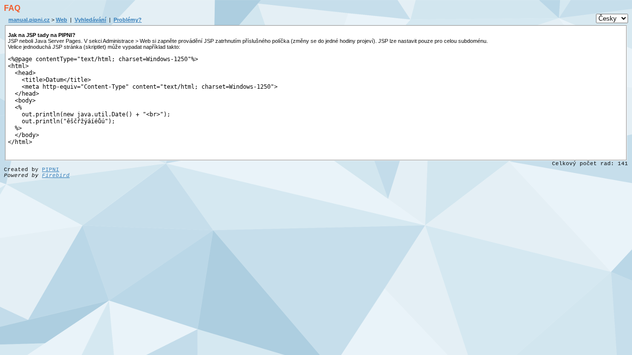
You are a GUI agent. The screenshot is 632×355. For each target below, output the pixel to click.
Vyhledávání (90, 20)
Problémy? (128, 20)
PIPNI (50, 170)
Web (61, 20)
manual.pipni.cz (29, 20)
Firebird (56, 175)
